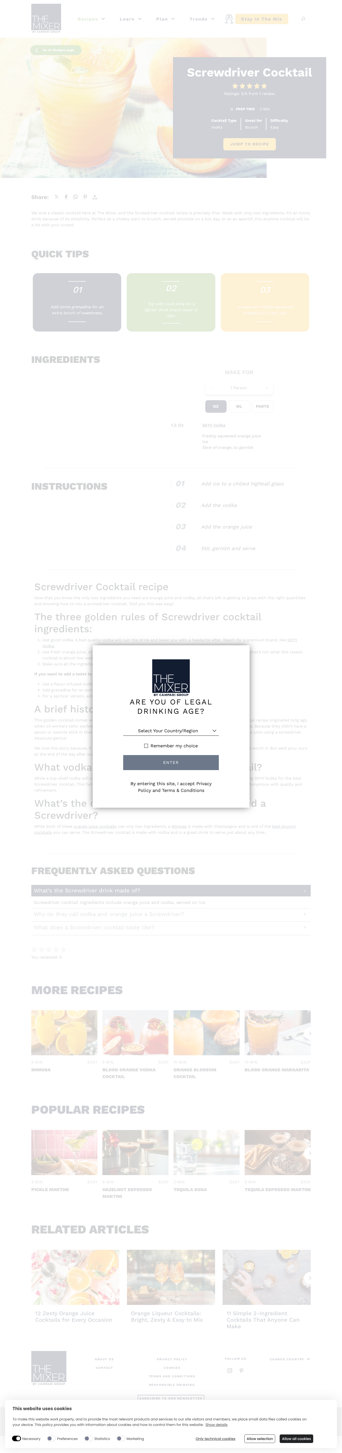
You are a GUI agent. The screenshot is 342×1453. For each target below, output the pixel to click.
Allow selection (260, 1438)
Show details (217, 1425)
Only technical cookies (216, 1439)
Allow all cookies (296, 1438)
